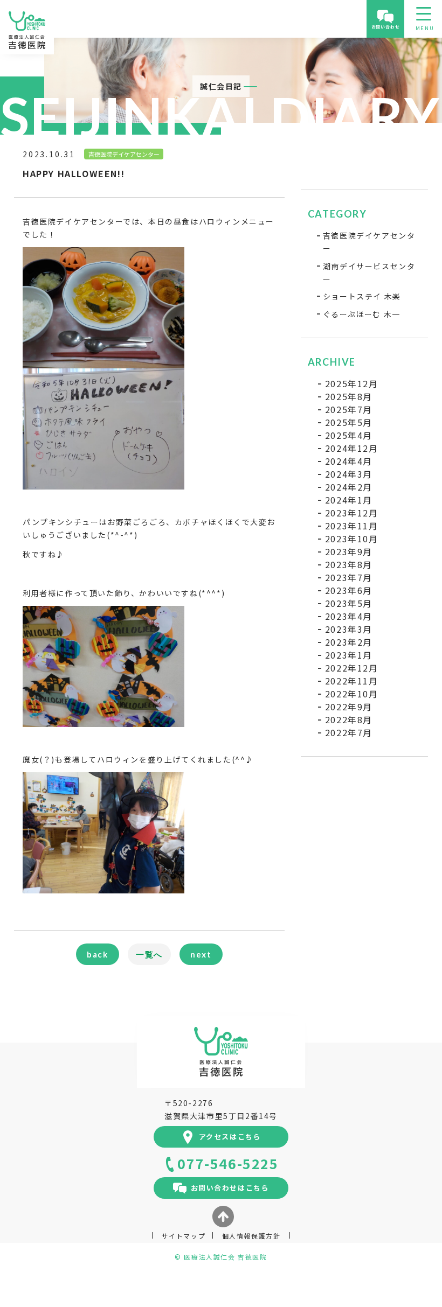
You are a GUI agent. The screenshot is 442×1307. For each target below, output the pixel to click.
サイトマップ (184, 1235)
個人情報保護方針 (251, 1235)
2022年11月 (351, 680)
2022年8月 (348, 719)
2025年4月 (348, 435)
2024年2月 (348, 486)
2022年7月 (348, 732)
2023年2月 (348, 641)
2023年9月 (348, 551)
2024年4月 (348, 461)
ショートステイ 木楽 (362, 296)
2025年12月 (351, 383)
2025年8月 (348, 396)
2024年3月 (348, 473)
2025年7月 (348, 409)
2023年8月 (348, 564)
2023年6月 (348, 590)
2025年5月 (348, 422)
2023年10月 (351, 538)
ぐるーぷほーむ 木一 (361, 314)
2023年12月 (351, 512)
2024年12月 (351, 448)
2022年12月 (351, 667)
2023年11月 (351, 525)
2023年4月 (348, 616)
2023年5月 (348, 603)
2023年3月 (348, 629)
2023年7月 (348, 577)
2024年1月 (348, 499)
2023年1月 (348, 654)
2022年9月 (348, 706)
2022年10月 (351, 693)
